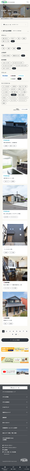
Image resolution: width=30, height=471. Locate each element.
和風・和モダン (5, 38)
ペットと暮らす (5, 92)
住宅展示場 (5, 469)
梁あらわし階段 (21, 94)
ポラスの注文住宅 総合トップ (9, 391)
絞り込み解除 (25, 109)
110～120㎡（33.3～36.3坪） (8, 65)
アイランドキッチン (12, 97)
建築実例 (4, 417)
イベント (20, 469)
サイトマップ (6, 454)
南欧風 (24, 38)
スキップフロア (13, 100)
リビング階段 (23, 92)
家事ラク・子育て (21, 89)
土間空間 (13, 94)
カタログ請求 (26, 469)
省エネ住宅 (13, 89)
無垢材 (4, 103)
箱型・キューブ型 (6, 41)
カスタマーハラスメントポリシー (10, 447)
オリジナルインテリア (23, 97)
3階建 (14, 48)
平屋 (3, 48)
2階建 (9, 48)
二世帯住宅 (14, 86)
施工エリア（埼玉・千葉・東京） (10, 433)
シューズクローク (6, 94)
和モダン (13, 38)
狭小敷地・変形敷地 (6, 55)
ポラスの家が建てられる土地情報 (8, 438)
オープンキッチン (22, 100)
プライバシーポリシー (8, 445)
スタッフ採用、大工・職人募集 (10, 452)
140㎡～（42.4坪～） (6, 68)
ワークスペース (5, 89)
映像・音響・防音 (14, 92)
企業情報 (5, 449)
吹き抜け (4, 97)
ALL (12, 41)
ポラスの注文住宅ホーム (6, 18)
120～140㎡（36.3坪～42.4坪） (21, 65)
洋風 (18, 38)
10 (16, 334)
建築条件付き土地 (16, 55)
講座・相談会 (13, 469)
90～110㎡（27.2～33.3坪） (18, 62)
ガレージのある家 (6, 86)
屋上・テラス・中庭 (22, 86)
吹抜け (5, 323)
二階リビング (5, 100)
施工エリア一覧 (15, 387)
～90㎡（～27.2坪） (6, 62)
